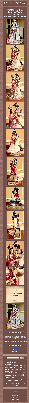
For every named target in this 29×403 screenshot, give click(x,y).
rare (16, 362)
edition (7, 369)
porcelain (10, 383)
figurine (8, 364)
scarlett (12, 369)
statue (16, 372)
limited (10, 381)
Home (15, 391)
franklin (9, 371)
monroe (12, 367)
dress (17, 367)
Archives (15, 393)
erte (20, 378)
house (14, 375)
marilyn (10, 362)
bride (18, 375)
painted (6, 367)
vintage (8, 374)
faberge (16, 369)
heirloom (10, 377)
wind (23, 378)
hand (21, 365)
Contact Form (15, 395)
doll (21, 380)
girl (24, 367)
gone (21, 367)
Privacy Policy (15, 397)
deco (16, 378)
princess (21, 372)
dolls (23, 362)
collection (15, 385)
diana (15, 381)
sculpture (16, 365)
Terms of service (15, 399)
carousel (23, 383)
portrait (22, 369)
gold (19, 362)
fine (24, 365)
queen (17, 383)
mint (23, 374)
